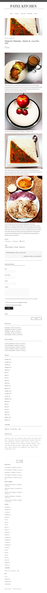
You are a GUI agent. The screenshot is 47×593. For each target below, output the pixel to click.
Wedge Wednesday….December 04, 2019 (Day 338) (13, 334)
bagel (16, 438)
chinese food (38, 440)
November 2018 (8, 393)
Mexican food (18, 445)
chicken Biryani (18, 440)
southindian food (24, 447)
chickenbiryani (11, 440)
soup (19, 447)
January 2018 (7, 419)
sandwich (10, 447)
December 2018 (8, 391)
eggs (26, 441)
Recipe (35, 13)
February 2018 (8, 417)
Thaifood (32, 447)
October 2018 (7, 396)
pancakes (27, 445)
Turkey (36, 447)
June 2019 (7, 375)
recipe (19, 429)
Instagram (29, 13)
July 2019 (6, 372)
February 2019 (8, 385)
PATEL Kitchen (23, 6)
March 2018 (7, 414)
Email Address (8, 275)
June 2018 (7, 406)
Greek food (36, 441)
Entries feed (7, 579)
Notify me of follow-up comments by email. (16, 302)
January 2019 (7, 388)
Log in (6, 576)
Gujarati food (22, 247)
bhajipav (36, 438)
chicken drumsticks (9, 247)
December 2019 (8, 359)
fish (29, 441)
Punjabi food (35, 445)
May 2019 (7, 377)
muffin (23, 445)
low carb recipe (13, 429)
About (11, 13)
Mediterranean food (11, 445)
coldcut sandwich (11, 441)
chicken (6, 440)
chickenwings (32, 440)
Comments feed (8, 581)
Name (6, 269)
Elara (5, 588)
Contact (17, 13)
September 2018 (8, 398)
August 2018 (7, 401)
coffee (6, 441)
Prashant (8, 47)
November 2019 (8, 362)
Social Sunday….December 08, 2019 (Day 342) (13, 327)
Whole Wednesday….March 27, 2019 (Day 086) (16, 252)
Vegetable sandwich (8, 448)
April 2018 (7, 412)
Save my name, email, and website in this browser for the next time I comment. (22, 298)
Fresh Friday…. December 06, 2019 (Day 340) (13, 331)
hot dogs (18, 443)
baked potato (20, 438)
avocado (12, 438)
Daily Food (6, 38)
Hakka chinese (13, 443)
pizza (31, 445)
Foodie (31, 441)
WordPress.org (8, 584)
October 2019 (7, 364)
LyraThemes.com (18, 588)
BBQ (33, 438)
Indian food (23, 443)
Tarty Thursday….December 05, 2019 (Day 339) (13, 332)
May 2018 (6, 409)
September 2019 (8, 367)
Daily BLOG (23, 13)
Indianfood (29, 443)
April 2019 (7, 380)
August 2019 (7, 370)
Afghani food (7, 438)
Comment (6, 287)
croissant (16, 247)
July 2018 (6, 404)
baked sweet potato (27, 438)
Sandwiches (15, 447)
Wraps (14, 448)
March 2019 (7, 383)
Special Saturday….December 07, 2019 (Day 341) (13, 329)
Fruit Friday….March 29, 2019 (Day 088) (32, 256)
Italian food (34, 443)
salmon (6, 447)
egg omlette (22, 441)
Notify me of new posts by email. (14, 305)
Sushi (29, 447)
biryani (39, 438)
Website (6, 281)
